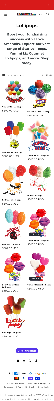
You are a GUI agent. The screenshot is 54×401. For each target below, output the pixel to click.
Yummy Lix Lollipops (12, 107)
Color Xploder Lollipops (39, 112)
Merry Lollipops (34, 195)
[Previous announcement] (5, 5)
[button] (6, 14)
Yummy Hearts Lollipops (39, 285)
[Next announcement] (49, 5)
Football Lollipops (11, 244)
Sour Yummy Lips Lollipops (10, 286)
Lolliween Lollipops (11, 200)
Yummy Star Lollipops (38, 155)
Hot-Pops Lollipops (11, 332)
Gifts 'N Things (40, 384)
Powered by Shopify (26, 387)
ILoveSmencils (17, 384)
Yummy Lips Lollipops (38, 240)
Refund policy (44, 387)
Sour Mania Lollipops (12, 152)
